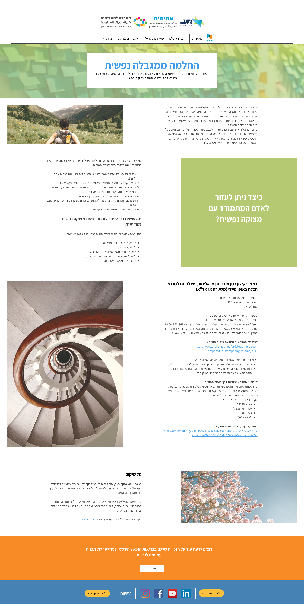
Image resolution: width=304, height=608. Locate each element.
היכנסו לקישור (88, 519)
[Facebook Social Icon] (158, 593)
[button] (197, 38)
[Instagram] (145, 593)
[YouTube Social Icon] (172, 593)
